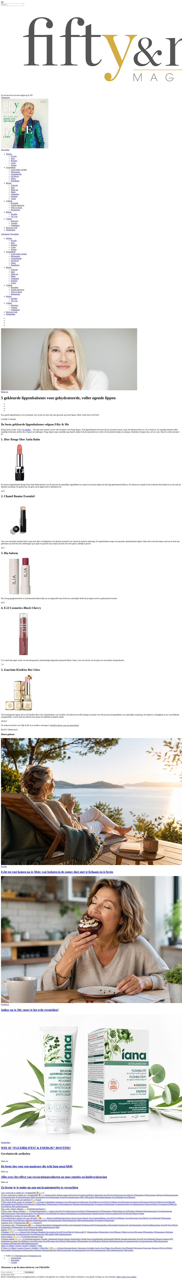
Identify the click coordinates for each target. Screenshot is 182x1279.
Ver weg (14, 216)
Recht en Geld (11, 228)
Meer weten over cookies (126, 1277)
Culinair (9, 201)
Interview (14, 221)
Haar (13, 187)
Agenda (14, 223)
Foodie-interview (17, 205)
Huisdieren (15, 181)
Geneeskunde (16, 174)
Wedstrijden (10, 230)
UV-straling (26, 430)
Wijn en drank (16, 208)
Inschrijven (29, 1272)
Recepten (14, 203)
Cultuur (9, 219)
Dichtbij (14, 214)
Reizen (8, 212)
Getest (13, 199)
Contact (14, 1262)
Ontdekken (15, 225)
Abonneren (5, 97)
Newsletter (5, 150)
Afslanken (15, 194)
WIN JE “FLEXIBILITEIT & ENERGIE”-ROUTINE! (36, 1147)
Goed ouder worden (19, 170)
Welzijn (9, 154)
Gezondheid (10, 167)
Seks (13, 158)
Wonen (13, 165)
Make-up (14, 190)
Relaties (14, 161)
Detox (13, 179)
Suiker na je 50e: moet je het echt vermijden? (30, 1009)
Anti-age (14, 185)
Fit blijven (15, 176)
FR (2, 2)
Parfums (14, 196)
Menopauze (15, 172)
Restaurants (15, 210)
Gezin (13, 163)
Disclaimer (15, 1260)
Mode (13, 192)
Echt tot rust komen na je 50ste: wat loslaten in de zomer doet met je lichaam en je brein (57, 871)
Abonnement (16, 1258)
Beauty (9, 183)
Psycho (14, 156)
